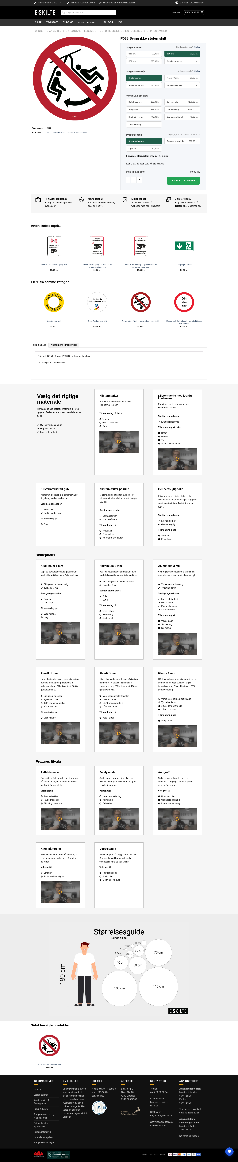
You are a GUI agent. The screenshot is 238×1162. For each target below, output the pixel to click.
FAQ (120, 22)
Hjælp (110, 22)
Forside (39, 31)
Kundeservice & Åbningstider (41, 1102)
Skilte (38, 22)
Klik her (197, 47)
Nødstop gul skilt (54, 321)
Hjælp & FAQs (41, 1109)
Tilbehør (68, 22)
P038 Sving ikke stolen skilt (49, 1064)
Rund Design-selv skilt (97, 321)
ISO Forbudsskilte (110, 31)
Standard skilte (57, 31)
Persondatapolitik (42, 1132)
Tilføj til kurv (183, 180)
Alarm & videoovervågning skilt (53, 265)
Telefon (178, 206)
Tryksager (52, 22)
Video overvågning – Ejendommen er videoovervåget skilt (141, 266)
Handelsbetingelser (43, 1137)
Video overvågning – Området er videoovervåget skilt (97, 266)
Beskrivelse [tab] (39, 345)
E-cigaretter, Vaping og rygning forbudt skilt (140, 321)
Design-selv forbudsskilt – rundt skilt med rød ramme (184, 322)
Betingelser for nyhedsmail (41, 1125)
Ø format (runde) (80, 132)
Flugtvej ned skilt (184, 265)
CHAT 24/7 (200, 3)
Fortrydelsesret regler (44, 1142)
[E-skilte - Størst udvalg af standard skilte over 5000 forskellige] (45, 12)
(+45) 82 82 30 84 (158, 1092)
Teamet (37, 1089)
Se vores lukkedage (189, 1136)
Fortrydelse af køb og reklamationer (44, 1116)
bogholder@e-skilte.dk (161, 1115)
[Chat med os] (229, 1151)
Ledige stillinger (41, 1095)
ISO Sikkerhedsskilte (83, 31)
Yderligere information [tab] (64, 345)
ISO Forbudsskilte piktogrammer (146, 31)
